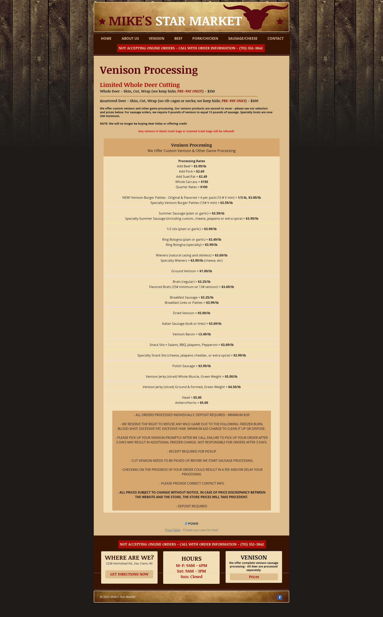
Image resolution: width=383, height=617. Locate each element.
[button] (191, 48)
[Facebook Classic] (279, 597)
